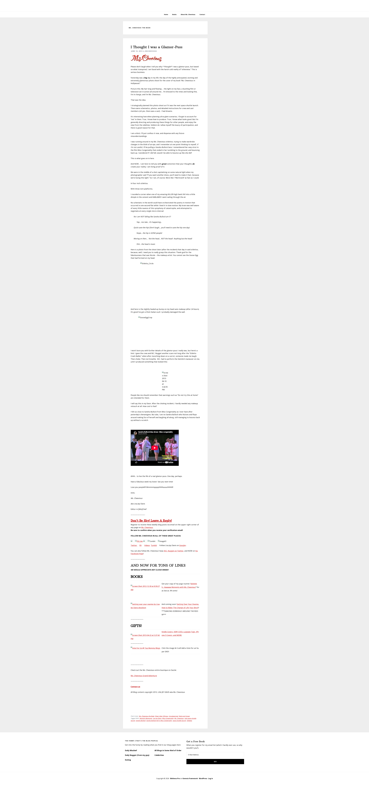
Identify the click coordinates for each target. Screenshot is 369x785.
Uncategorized (173, 716)
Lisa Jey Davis (157, 718)
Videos (147, 545)
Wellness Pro (175, 778)
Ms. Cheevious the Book (146, 716)
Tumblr (154, 545)
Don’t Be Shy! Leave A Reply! (151, 520)
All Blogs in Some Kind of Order (168, 750)
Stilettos (189, 720)
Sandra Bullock (140, 720)
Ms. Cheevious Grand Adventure (144, 676)
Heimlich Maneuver (146, 718)
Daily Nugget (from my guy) (137, 755)
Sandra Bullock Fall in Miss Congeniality (159, 720)
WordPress (203, 778)
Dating (128, 760)
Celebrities (159, 755)
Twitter (134, 545)
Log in (210, 778)
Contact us (135, 686)
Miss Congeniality (168, 718)
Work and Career (184, 716)
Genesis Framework (190, 778)
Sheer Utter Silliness (161, 716)
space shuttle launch (179, 720)
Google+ (182, 545)
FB (140, 545)
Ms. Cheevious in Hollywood (184, 6)
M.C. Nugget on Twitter (173, 551)
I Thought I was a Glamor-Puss (156, 47)
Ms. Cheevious (147, 527)
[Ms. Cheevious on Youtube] (145, 541)
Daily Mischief (131, 750)
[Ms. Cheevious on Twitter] (133, 541)
